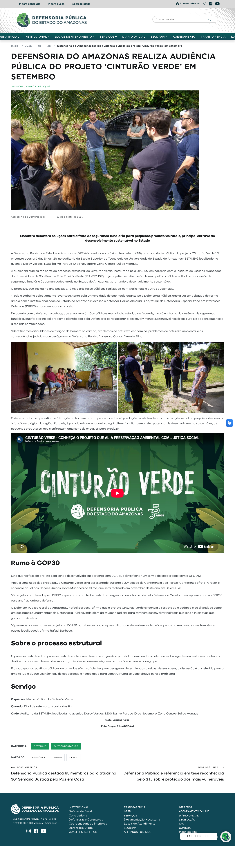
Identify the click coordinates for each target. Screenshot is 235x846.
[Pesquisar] (209, 19)
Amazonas (38, 757)
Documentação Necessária (142, 819)
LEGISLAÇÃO (187, 819)
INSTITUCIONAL (36, 36)
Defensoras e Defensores (86, 819)
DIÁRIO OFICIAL (133, 36)
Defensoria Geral (80, 811)
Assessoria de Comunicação (28, 217)
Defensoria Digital (81, 827)
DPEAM (73, 757)
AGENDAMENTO (184, 36)
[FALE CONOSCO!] (225, 836)
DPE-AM (57, 757)
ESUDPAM (158, 36)
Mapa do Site (188, 831)
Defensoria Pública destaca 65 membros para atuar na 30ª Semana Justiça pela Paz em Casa (63, 773)
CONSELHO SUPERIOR (83, 831)
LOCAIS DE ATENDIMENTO (73, 36)
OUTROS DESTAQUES (38, 86)
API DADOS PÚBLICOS (137, 831)
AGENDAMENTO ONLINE (194, 811)
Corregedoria (78, 815)
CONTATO (185, 827)
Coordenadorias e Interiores (88, 823)
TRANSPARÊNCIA (213, 36)
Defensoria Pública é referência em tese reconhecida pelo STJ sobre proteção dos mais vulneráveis (174, 773)
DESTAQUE (17, 86)
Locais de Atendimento (140, 823)
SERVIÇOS (107, 36)
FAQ (181, 823)
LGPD (127, 811)
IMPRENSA (185, 807)
